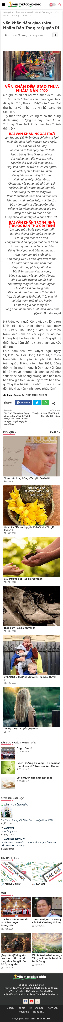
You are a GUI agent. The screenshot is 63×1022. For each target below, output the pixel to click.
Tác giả (21, 1007)
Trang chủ (8, 12)
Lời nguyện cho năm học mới (34, 777)
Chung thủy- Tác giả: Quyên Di (21, 728)
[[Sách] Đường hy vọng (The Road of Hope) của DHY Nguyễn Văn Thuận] (8, 767)
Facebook (26, 402)
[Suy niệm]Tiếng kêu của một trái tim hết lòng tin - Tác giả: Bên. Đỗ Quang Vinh (14, 960)
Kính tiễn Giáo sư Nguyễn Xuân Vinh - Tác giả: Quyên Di (29, 528)
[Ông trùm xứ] (8, 753)
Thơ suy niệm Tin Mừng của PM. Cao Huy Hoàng (46, 921)
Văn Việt (9, 828)
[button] (60, 4)
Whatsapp (45, 402)
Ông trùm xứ (25, 748)
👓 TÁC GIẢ (38, 884)
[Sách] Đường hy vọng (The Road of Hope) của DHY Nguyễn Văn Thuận (38, 764)
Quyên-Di (18, 394)
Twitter (37, 402)
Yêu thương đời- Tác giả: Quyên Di (23, 578)
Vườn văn (52, 1007)
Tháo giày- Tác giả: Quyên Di (19, 627)
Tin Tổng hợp (36, 1007)
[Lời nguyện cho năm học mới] (8, 782)
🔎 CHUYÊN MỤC (11, 884)
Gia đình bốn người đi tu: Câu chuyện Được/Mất (27, 820)
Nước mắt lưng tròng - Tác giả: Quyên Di (27, 478)
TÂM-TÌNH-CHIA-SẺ (24, 12)
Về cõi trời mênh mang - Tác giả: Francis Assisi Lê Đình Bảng (47, 958)
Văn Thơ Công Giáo (16, 804)
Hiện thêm (54, 432)
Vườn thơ (24, 1011)
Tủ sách (9, 1007)
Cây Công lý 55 (9, 831)
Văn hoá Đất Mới (14, 839)
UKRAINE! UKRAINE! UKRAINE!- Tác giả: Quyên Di (30, 678)
